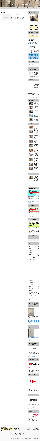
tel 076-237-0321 (32, 43)
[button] (38, 64)
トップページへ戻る (13, 438)
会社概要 (30, 438)
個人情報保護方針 (26, 438)
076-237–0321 (18, 430)
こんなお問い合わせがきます (35, 438)
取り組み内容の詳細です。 (32, 356)
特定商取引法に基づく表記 (20, 438)
